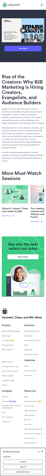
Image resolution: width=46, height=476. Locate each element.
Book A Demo (23, 257)
